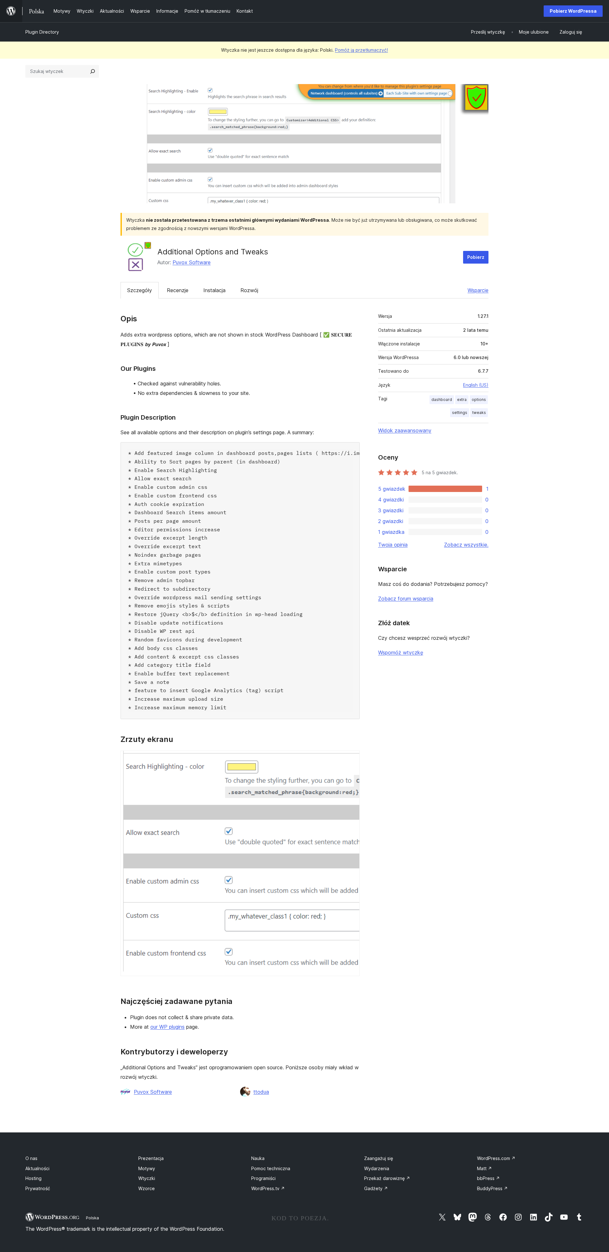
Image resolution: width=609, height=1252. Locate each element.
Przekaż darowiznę (387, 1178)
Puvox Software (192, 262)
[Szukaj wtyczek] (92, 71)
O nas (31, 1158)
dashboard (441, 399)
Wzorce (146, 1188)
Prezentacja (151, 1158)
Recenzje (177, 290)
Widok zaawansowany (404, 430)
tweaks (479, 412)
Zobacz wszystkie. (466, 544)
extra (462, 399)
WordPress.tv (268, 1188)
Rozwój (249, 290)
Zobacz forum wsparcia (405, 598)
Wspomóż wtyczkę (400, 652)
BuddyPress (492, 1188)
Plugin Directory (42, 32)
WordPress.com (496, 1158)
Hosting (33, 1178)
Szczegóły (139, 290)
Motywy (146, 1168)
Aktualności (37, 1168)
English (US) (475, 385)
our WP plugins (167, 1027)
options (479, 399)
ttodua (261, 1092)
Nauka (258, 1158)
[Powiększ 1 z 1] (351, 759)
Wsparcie (478, 290)
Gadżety (376, 1188)
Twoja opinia (393, 544)
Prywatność (37, 1188)
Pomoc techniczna (270, 1168)
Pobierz (475, 257)
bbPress (488, 1178)
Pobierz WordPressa (573, 11)
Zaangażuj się (378, 1158)
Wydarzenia (376, 1168)
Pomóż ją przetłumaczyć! (361, 50)
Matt (484, 1168)
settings (459, 412)
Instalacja (214, 290)
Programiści (263, 1178)
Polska (92, 1217)
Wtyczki (146, 1178)
